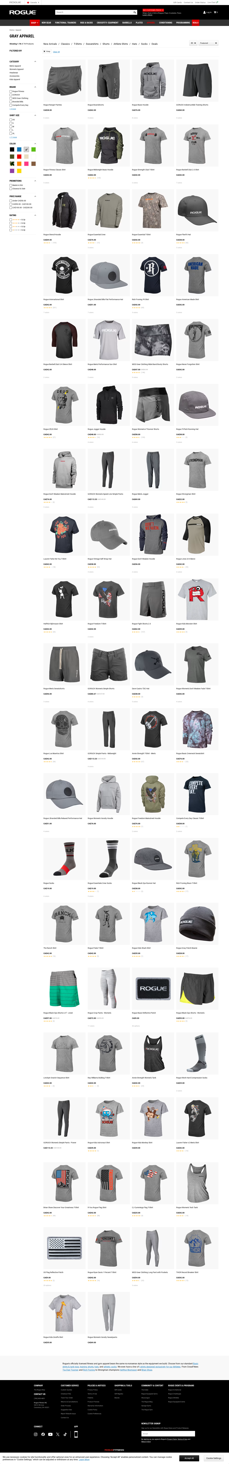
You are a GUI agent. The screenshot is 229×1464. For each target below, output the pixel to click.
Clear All (56, 52)
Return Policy (146, 1442)
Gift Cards (177, 2)
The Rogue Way (39, 1390)
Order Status (200, 2)
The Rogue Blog (147, 1402)
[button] (134, 12)
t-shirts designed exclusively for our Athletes (160, 1367)
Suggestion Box (66, 1410)
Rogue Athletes (173, 1398)
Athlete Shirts (121, 43)
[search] (96, 12)
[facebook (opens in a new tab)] (43, 1434)
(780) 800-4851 (39, 1398)
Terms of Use (92, 1394)
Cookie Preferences (94, 1414)
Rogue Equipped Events (176, 1402)
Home (12, 30)
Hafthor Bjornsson (128, 1370)
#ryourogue (145, 1398)
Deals (155, 43)
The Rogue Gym (147, 1410)
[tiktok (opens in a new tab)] (65, 1434)
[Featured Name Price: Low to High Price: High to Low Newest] (208, 43)
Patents (90, 1398)
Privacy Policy (93, 1390)
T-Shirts (78, 43)
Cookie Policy (92, 1410)
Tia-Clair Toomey (70, 1370)
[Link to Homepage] (23, 12)
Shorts (106, 43)
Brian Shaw (147, 1370)
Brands (117, 1398)
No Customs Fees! (152, 10)
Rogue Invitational (174, 1390)
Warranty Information (95, 1406)
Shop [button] (33, 23)
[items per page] (193, 43)
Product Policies (93, 1402)
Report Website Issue (68, 1414)
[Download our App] (76, 1434)
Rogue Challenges (174, 1394)
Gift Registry (118, 1394)
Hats (134, 43)
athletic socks (110, 1367)
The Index (144, 1390)
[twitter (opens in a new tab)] (57, 1434)
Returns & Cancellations (69, 1402)
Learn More (84, 1459)
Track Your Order (67, 1398)
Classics (65, 43)
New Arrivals (50, 43)
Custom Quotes (66, 1390)
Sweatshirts (92, 43)
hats (96, 1367)
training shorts (86, 1367)
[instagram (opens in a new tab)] (35, 1434)
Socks (144, 43)
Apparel (18, 30)
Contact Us (188, 2)
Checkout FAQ (66, 1394)
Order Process (66, 1406)
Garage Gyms (146, 1406)
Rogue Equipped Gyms (149, 1394)
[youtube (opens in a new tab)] (50, 1434)
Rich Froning (89, 1370)
